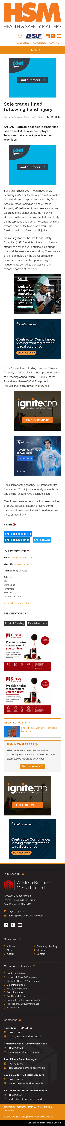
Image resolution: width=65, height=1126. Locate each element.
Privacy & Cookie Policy (40, 1117)
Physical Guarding (14, 623)
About (10, 953)
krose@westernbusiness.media (25, 1036)
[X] (53, 36)
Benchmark (13, 1007)
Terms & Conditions (15, 1117)
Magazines (42, 950)
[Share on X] (56, 117)
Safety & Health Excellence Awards (26, 1000)
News (10, 950)
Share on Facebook (17, 533)
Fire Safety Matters (17, 988)
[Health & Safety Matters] (32, 15)
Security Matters (16, 992)
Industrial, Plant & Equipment (22, 977)
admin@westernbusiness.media (26, 915)
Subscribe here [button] (31, 766)
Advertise (39, 42)
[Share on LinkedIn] (52, 117)
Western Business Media (19, 1107)
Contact (54, 42)
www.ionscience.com (25, 564)
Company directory (47, 946)
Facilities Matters (16, 996)
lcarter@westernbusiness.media (26, 1083)
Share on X (40, 539)
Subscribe (22, 42)
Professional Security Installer (23, 1003)
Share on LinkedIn (16, 539)
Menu (35, 50)
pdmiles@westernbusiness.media (27, 1067)
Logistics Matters (16, 973)
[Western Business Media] (27, 890)
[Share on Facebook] (48, 117)
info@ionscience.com (22, 557)
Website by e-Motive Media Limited (44, 1123)
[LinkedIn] (48, 36)
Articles (11, 946)
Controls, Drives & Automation (23, 981)
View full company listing (17, 603)
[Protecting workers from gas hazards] (12, 736)
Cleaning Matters (16, 984)
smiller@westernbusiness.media (26, 1099)
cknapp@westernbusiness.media (26, 1052)
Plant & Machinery (37, 623)
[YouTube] (59, 36)
